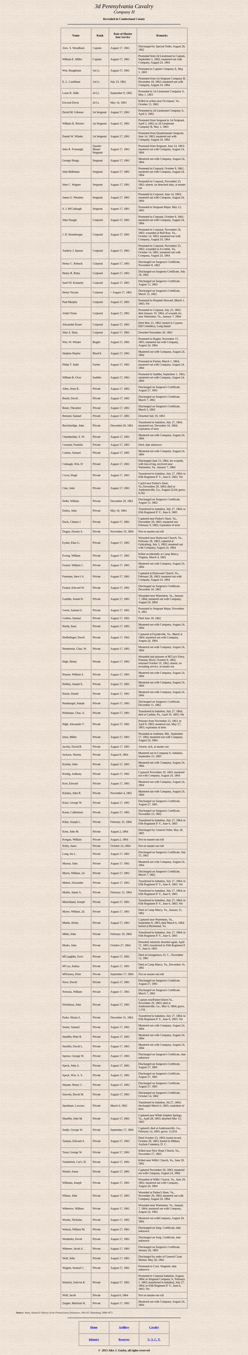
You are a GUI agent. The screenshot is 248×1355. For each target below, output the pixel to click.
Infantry (94, 1339)
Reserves (124, 1339)
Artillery (124, 1327)
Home (93, 1327)
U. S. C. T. (154, 1339)
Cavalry (154, 1327)
